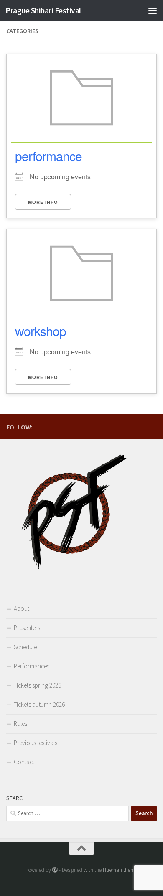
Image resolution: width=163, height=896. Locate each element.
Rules (20, 724)
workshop (40, 331)
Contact (24, 762)
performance (48, 156)
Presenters (27, 628)
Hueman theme (120, 869)
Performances (31, 666)
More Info (43, 202)
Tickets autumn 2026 (39, 704)
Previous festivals (35, 743)
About (21, 608)
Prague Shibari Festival (43, 10)
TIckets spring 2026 (37, 685)
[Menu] (152, 10)
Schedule (25, 647)
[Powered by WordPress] (55, 870)
